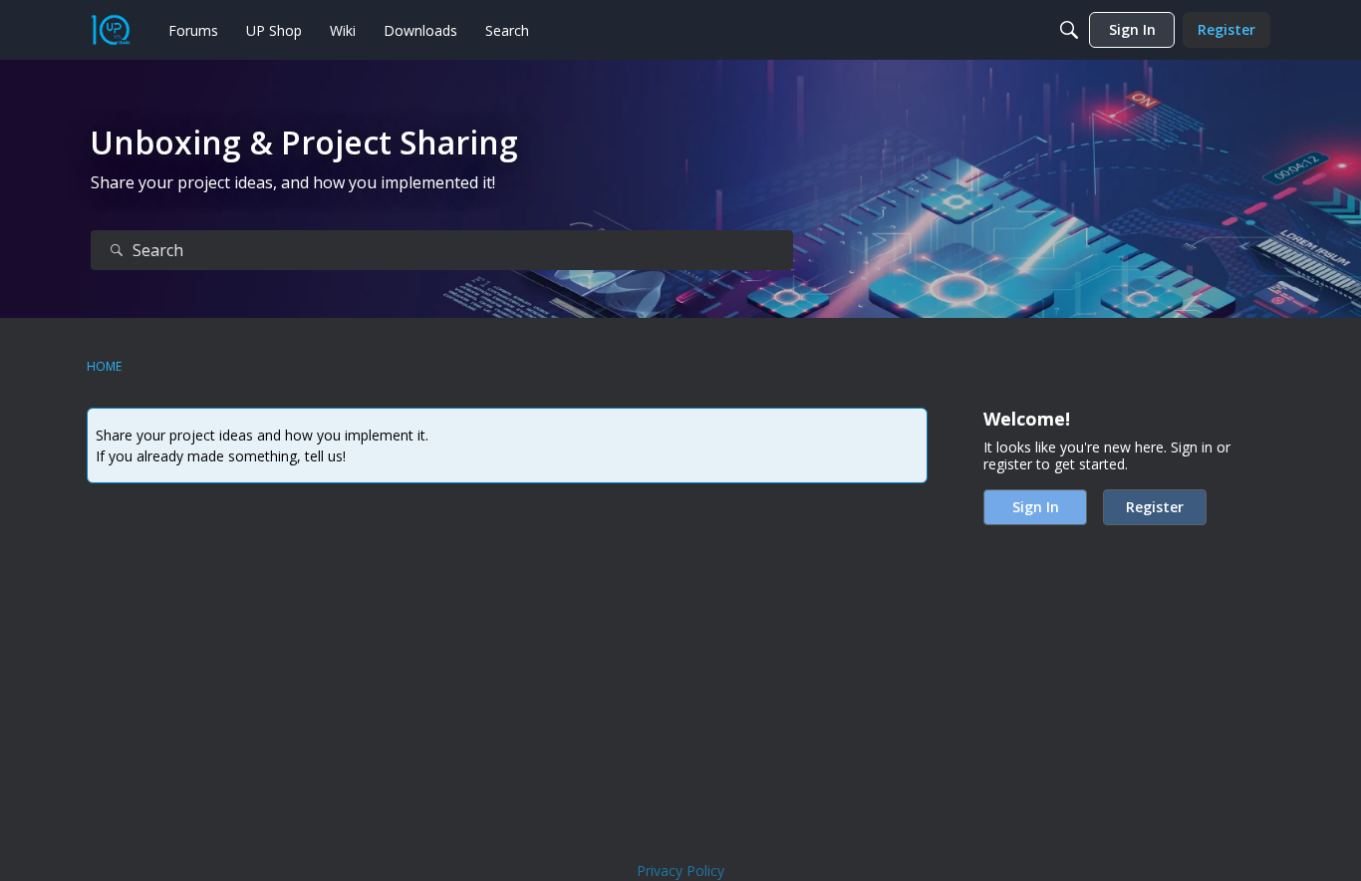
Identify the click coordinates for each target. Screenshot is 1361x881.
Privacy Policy (680, 870)
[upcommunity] (111, 30)
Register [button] (1155, 506)
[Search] (1069, 30)
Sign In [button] (1035, 506)
